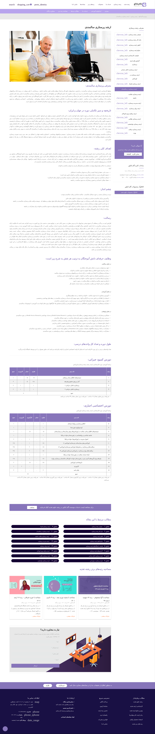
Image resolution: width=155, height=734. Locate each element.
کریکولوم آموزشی (96, 11)
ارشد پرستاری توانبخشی (129, 124)
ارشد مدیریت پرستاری (129, 103)
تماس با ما (74, 4)
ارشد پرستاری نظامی (129, 119)
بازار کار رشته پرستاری (129, 40)
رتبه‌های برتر (91, 4)
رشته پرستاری (117, 4)
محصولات (100, 4)
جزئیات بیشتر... (105, 616)
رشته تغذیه (127, 4)
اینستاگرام (61, 685)
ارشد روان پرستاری (128, 108)
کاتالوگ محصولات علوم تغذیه (129, 192)
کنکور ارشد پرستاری (128, 45)
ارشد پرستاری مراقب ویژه (129, 131)
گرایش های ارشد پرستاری (128, 63)
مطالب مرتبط (75, 11)
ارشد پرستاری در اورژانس (128, 77)
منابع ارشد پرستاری (128, 50)
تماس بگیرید (133, 154)
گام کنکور (107, 602)
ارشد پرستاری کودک (128, 84)
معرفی (107, 11)
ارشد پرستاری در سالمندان (127, 89)
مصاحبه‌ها (82, 4)
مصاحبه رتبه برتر (62, 11)
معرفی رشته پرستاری (129, 34)
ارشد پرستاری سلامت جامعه (129, 96)
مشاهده (32, 507)
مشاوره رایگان (51, 11)
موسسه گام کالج (143, 16)
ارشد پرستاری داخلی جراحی (127, 70)
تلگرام (47, 685)
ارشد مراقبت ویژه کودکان (126, 114)
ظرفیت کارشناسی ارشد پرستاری (128, 56)
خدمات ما (108, 4)
